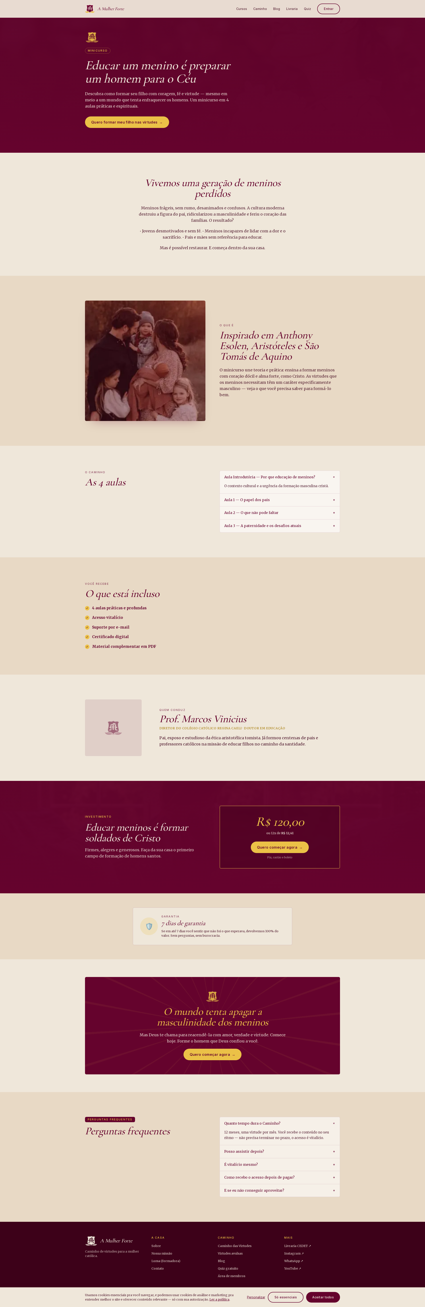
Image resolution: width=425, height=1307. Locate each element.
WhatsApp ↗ (293, 1261)
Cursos (241, 9)
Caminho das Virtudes (234, 1246)
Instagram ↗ (294, 1253)
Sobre (156, 1246)
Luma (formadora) (165, 1261)
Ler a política (219, 1299)
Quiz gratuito (228, 1268)
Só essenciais (285, 1297)
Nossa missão (161, 1253)
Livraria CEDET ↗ (297, 1246)
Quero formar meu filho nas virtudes (127, 122)
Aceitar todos (323, 1297)
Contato (157, 1268)
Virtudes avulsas (230, 1253)
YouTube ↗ (292, 1268)
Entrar (328, 9)
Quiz (307, 9)
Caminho (260, 9)
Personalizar (256, 1297)
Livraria (292, 9)
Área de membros (231, 1276)
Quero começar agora (280, 847)
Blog (276, 9)
